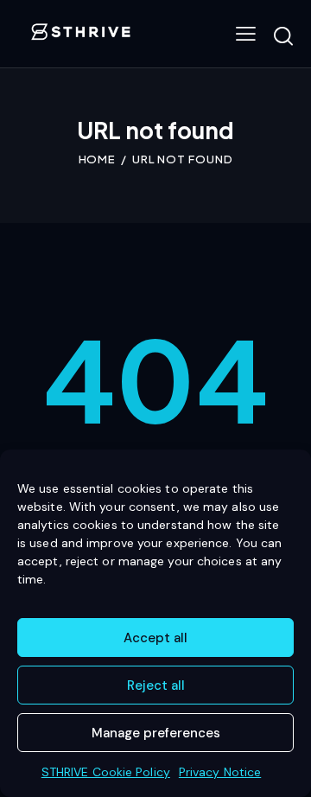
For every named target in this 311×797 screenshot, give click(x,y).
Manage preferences (156, 733)
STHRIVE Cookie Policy (105, 772)
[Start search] (283, 36)
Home (98, 159)
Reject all (156, 685)
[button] (246, 33)
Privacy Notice (220, 772)
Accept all (155, 638)
